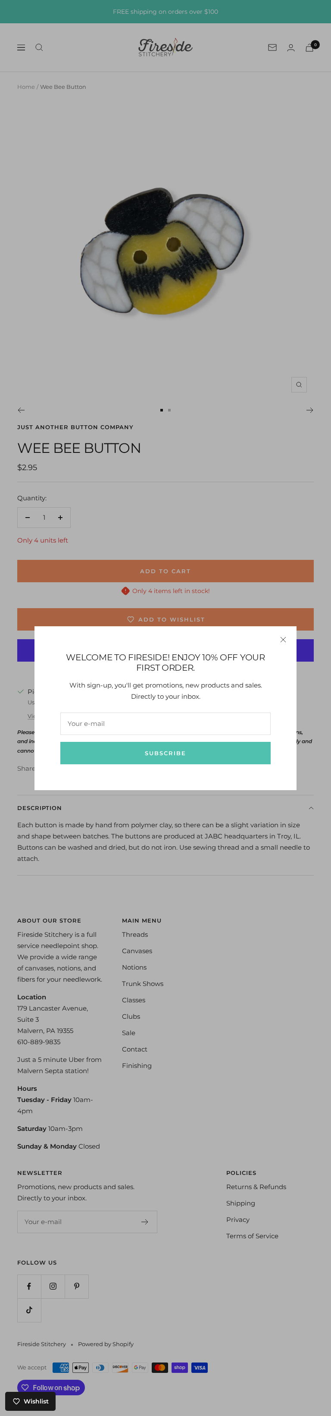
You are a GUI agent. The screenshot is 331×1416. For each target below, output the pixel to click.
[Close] (283, 640)
